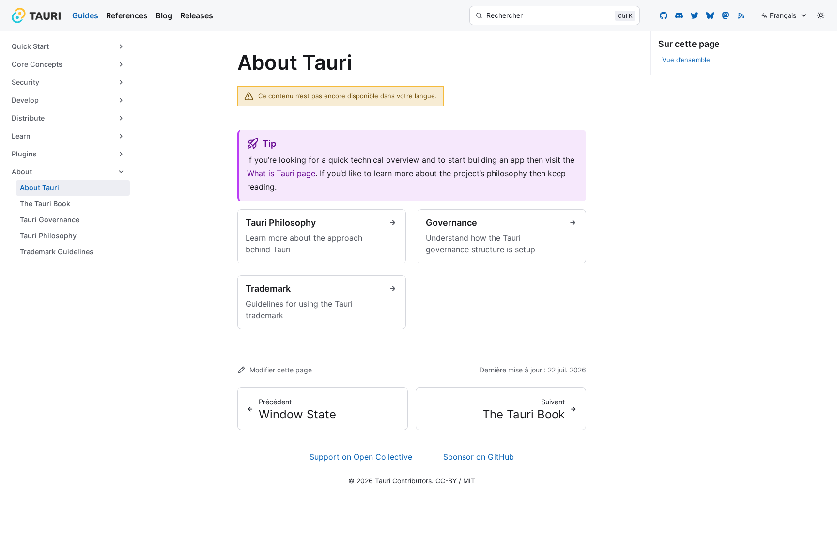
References (127, 15)
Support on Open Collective (361, 457)
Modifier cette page (280, 370)
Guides (85, 15)
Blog (163, 15)
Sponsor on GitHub (478, 457)
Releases (196, 15)
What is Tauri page (281, 173)
